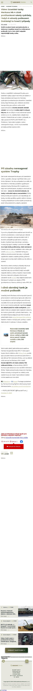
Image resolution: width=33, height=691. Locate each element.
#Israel (15, 381)
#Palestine (6, 381)
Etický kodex (16, 675)
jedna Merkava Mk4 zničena (21, 317)
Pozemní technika (11, 6)
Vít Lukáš (4, 24)
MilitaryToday (22, 353)
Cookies (16, 674)
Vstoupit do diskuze (14, 446)
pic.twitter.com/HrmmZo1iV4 (21, 386)
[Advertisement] (16, 53)
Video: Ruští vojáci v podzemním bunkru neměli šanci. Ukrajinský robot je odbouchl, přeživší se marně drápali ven (9, 642)
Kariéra (16, 672)
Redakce (17, 671)
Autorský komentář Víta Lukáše (16, 437)
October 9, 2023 (6, 393)
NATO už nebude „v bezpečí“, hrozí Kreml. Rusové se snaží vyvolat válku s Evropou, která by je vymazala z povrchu (9, 628)
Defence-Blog (10, 252)
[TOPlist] (3, 690)
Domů (2, 6)
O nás (16, 677)
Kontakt (16, 670)
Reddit (14, 277)
